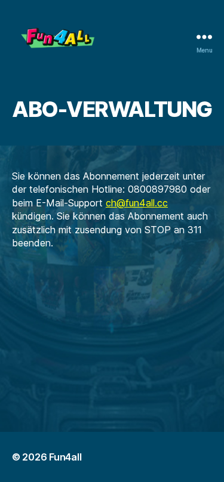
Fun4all (65, 457)
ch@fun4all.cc (137, 203)
